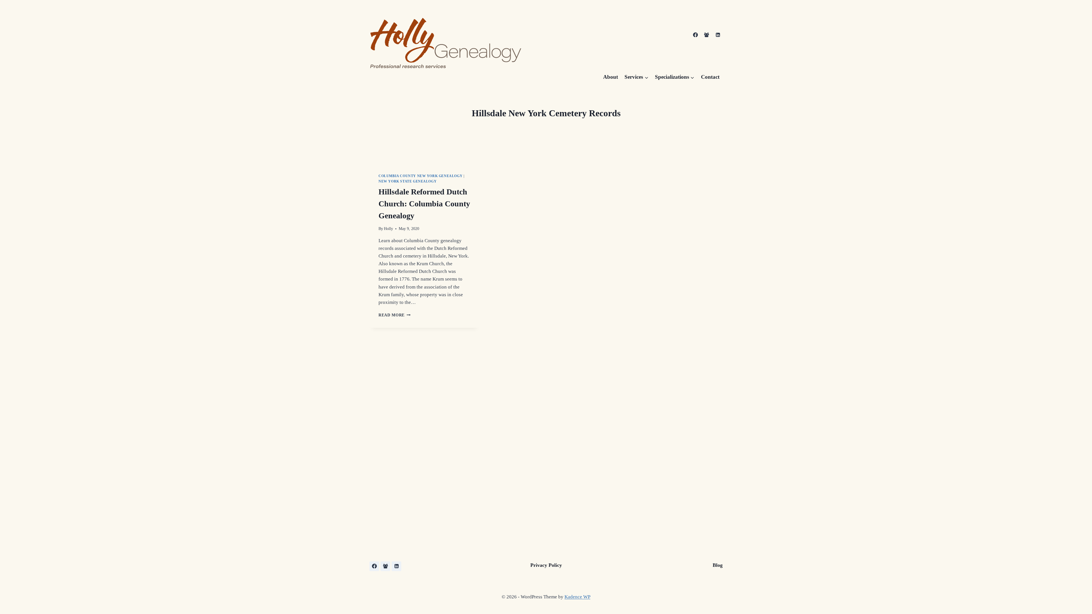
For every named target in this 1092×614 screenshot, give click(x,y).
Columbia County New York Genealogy (420, 176)
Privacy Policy (546, 565)
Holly (388, 229)
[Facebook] (695, 35)
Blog (718, 565)
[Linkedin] (718, 35)
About (610, 77)
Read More (395, 315)
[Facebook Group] (707, 35)
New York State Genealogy (408, 181)
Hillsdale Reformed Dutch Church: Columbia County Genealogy (424, 203)
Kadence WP (577, 597)
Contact (710, 77)
